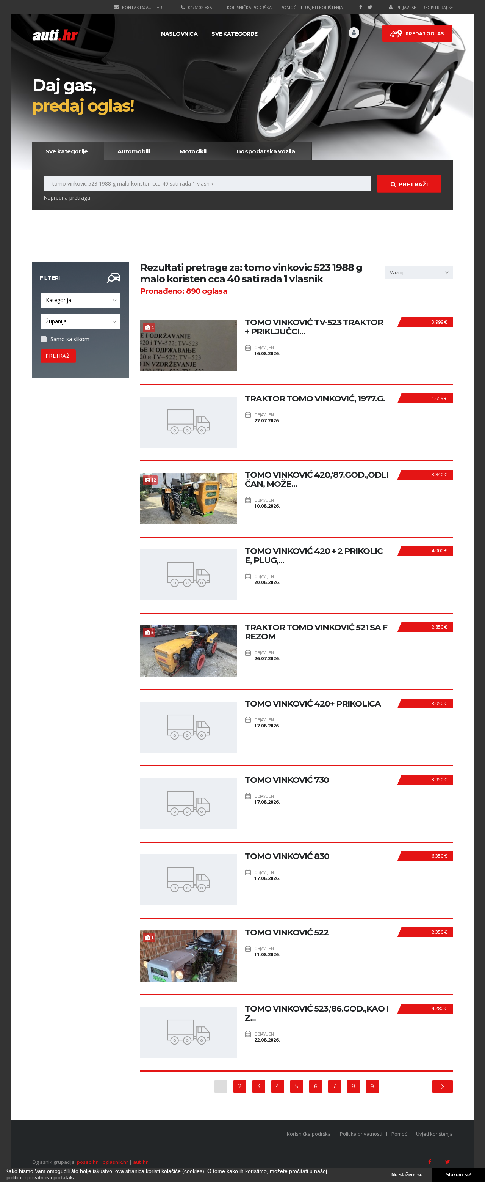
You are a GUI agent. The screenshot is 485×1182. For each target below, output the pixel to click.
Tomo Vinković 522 (287, 932)
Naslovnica (179, 33)
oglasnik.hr (115, 1161)
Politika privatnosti (361, 1133)
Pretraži (413, 184)
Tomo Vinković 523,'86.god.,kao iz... (316, 1013)
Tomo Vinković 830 (287, 856)
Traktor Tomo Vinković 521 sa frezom (316, 632)
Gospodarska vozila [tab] (265, 151)
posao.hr (87, 1161)
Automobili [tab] (133, 151)
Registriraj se (437, 7)
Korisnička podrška (249, 7)
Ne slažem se (406, 1174)
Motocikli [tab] (193, 151)
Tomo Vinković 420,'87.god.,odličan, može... (316, 480)
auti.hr (140, 1161)
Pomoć (288, 7)
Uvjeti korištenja (324, 7)
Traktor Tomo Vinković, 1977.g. (315, 398)
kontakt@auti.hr (142, 7)
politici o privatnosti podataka (41, 1177)
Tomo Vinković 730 (287, 780)
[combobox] (80, 300)
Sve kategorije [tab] (66, 151)
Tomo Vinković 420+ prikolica (313, 703)
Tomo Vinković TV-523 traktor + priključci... (314, 327)
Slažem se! (458, 1174)
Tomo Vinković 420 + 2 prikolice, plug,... (314, 556)
